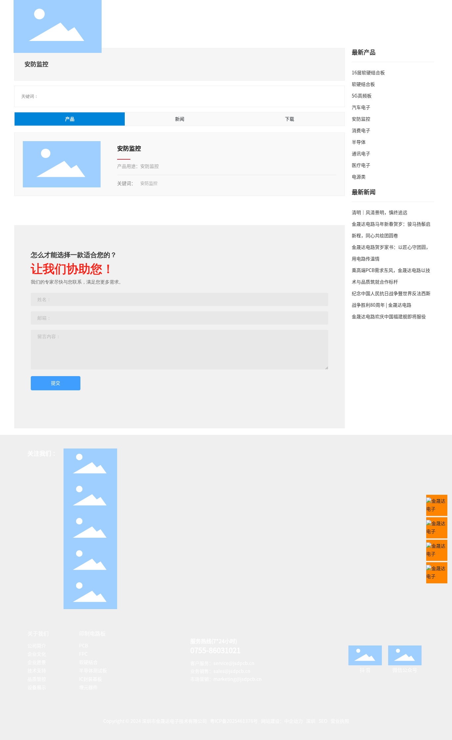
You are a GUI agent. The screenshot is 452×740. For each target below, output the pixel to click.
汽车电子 (361, 107)
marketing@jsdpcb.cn (237, 679)
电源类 (359, 177)
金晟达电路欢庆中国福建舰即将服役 (389, 316)
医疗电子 (361, 165)
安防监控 (129, 148)
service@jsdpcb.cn (233, 663)
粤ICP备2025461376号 (234, 721)
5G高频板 (362, 96)
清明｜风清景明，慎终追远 (379, 212)
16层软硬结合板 (368, 72)
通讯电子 (361, 153)
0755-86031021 (215, 650)
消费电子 (361, 130)
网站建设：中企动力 (282, 721)
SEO (323, 721)
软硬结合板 (363, 84)
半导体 (359, 142)
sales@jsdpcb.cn (231, 671)
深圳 (310, 721)
